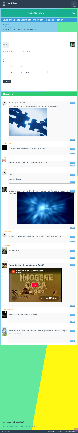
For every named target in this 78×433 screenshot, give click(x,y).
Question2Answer (58, 431)
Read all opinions (11, 61)
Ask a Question (36, 13)
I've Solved (12, 3)
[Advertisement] (39, 36)
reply (73, 139)
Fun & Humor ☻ (15, 52)
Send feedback (6, 431)
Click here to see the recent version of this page (19, 426)
